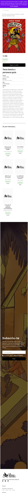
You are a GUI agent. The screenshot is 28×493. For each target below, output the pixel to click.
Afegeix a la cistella (14, 65)
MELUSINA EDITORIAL (7, 80)
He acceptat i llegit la (13, 355)
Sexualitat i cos (18, 14)
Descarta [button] (16, 6)
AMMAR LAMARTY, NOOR (8, 151)
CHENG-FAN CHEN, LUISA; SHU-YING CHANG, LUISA (8, 210)
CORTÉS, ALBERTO (8, 179)
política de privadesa (18, 355)
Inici (3, 14)
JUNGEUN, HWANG (20, 148)
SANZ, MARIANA (20, 180)
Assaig (8, 14)
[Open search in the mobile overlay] (14, 10)
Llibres (5, 14)
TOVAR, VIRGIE (6, 76)
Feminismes (12, 14)
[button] (15, 119)
